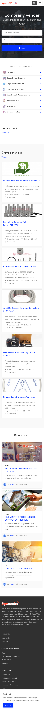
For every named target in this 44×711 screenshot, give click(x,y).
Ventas (7, 466)
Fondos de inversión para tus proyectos (21, 180)
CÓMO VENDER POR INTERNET (18, 568)
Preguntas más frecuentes (11, 656)
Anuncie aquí (6, 675)
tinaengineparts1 (13, 239)
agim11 (10, 369)
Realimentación (7, 660)
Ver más (4, 132)
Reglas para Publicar (9, 681)
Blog (3, 653)
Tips (6, 565)
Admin (12, 484)
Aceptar (8, 705)
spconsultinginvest (13, 194)
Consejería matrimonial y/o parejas (19, 397)
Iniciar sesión (6, 638)
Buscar (22, 48)
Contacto (5, 663)
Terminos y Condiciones (10, 685)
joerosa (10, 411)
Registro (5, 641)
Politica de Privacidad (9, 678)
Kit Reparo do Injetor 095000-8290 (19, 266)
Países (4, 688)
